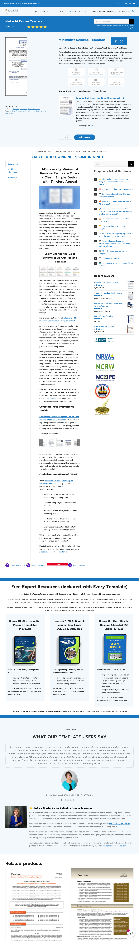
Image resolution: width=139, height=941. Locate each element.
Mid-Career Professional (16, 111)
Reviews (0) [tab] (12, 177)
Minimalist (28, 111)
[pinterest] (130, 3)
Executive (16, 109)
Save (58, 564)
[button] (66, 105)
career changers (51, 398)
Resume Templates (106, 25)
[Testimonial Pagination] (62, 800)
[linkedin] (126, 3)
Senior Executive (37, 111)
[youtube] (134, 3)
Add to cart (84, 137)
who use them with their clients (114, 846)
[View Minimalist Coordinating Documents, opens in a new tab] (124, 98)
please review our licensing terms (53, 552)
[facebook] (118, 3)
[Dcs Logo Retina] (11, 9)
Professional (117, 25)
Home (98, 25)
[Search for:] (111, 21)
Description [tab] (13, 164)
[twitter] (122, 3)
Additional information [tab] (12, 170)
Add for (87, 126)
